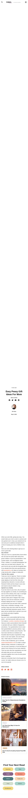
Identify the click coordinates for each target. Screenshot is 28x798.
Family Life (5, 748)
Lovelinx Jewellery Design (16, 621)
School (8, 778)
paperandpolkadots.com (8, 642)
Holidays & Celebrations (7, 697)
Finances (4, 722)
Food (8, 783)
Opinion (20, 783)
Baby (20, 769)
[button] (9, 400)
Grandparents (8, 788)
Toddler (8, 774)
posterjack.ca (8, 570)
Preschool (20, 774)
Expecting (8, 769)
